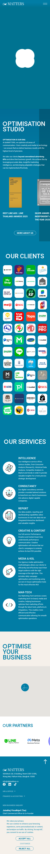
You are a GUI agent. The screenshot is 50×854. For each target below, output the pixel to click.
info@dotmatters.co (10, 781)
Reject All (24, 848)
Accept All (25, 838)
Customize (25, 843)
